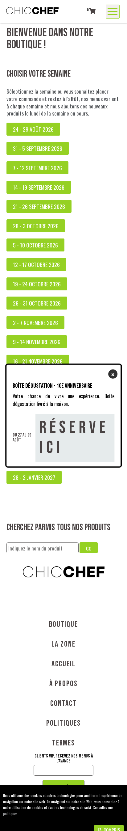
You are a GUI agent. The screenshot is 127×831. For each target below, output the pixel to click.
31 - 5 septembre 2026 (37, 148)
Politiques (63, 723)
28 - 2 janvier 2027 (34, 477)
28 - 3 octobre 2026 (36, 226)
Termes (63, 743)
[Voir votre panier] (92, 11)
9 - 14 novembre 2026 (36, 342)
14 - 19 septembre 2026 (38, 187)
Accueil (63, 664)
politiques (10, 813)
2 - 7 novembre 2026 (35, 322)
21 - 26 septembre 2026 (39, 206)
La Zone (63, 644)
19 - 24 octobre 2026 (37, 284)
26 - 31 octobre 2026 (37, 303)
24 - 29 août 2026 (33, 129)
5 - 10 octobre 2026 (35, 245)
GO (88, 548)
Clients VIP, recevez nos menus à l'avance (64, 759)
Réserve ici (74, 437)
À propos (63, 684)
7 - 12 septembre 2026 (37, 168)
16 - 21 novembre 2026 (38, 361)
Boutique (63, 624)
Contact (63, 703)
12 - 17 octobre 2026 (36, 264)
